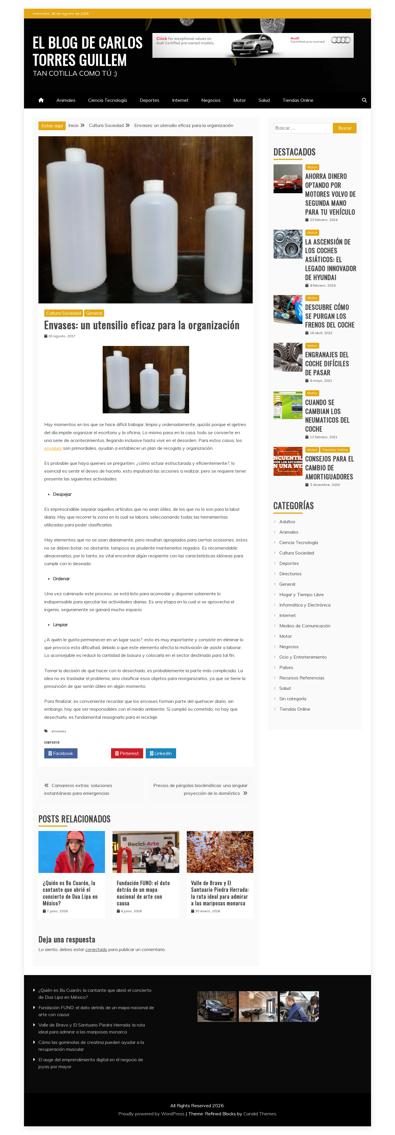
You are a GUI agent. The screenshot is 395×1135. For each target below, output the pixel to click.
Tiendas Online (298, 100)
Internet (180, 100)
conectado (96, 949)
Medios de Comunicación (305, 626)
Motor (239, 100)
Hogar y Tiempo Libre (301, 594)
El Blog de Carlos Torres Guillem (88, 50)
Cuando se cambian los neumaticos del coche (327, 415)
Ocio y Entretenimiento (303, 657)
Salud (264, 100)
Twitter (96, 753)
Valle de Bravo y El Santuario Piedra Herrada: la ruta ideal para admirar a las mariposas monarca (220, 893)
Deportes (149, 100)
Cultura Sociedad (63, 313)
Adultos (287, 521)
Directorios (290, 573)
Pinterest (129, 753)
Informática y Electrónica (305, 605)
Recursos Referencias (301, 678)
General (94, 313)
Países (286, 667)
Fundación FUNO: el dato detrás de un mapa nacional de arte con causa (143, 893)
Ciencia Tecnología (107, 100)
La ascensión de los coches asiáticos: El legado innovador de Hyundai (331, 259)
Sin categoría (292, 698)
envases (53, 448)
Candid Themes (259, 1113)
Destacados (295, 152)
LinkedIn (162, 753)
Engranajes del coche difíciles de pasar (327, 363)
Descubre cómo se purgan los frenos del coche (330, 315)
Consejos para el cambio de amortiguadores (329, 467)
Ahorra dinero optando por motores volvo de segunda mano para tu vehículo (330, 193)
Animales (65, 100)
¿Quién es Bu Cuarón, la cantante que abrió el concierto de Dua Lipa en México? (70, 893)
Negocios (211, 100)
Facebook (62, 753)
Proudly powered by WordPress (152, 1113)
